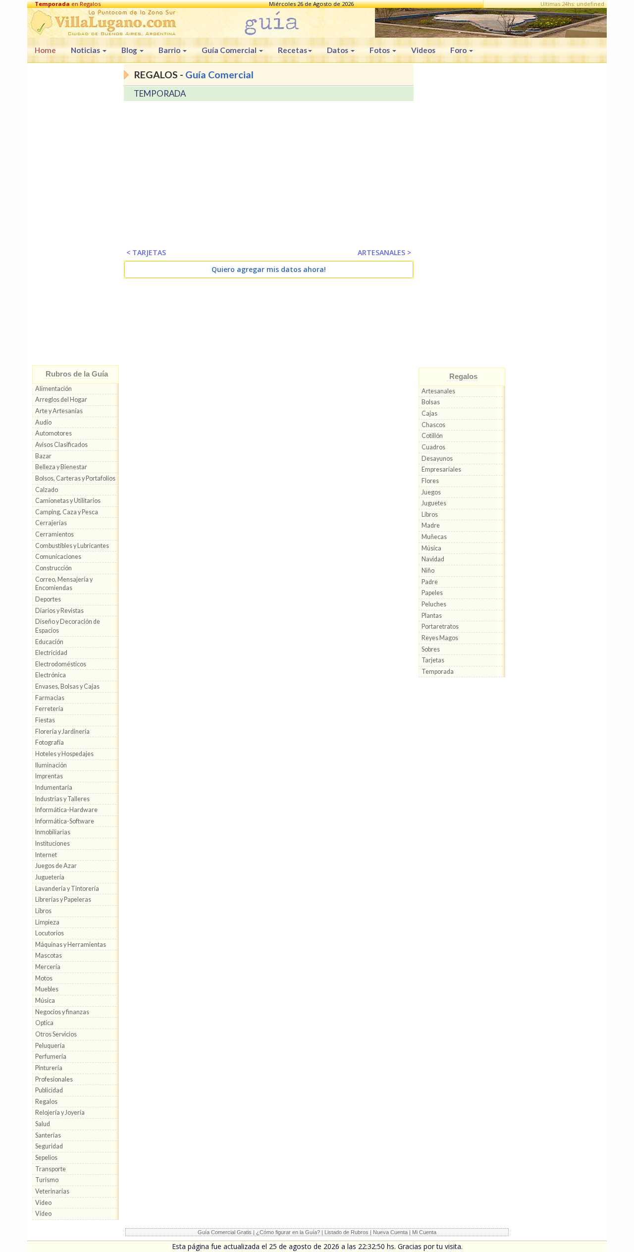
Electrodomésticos (60, 664)
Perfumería (50, 1056)
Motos (44, 978)
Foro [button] (459, 50)
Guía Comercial (219, 74)
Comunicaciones (58, 556)
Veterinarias (52, 1191)
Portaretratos (440, 626)
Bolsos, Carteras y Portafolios (75, 478)
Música (45, 1000)
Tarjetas (433, 660)
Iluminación (51, 765)
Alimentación (53, 388)
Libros (43, 911)
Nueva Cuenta (390, 1232)
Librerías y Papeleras (63, 899)
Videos (423, 50)
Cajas (429, 413)
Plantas (432, 615)
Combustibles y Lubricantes (72, 545)
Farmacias (49, 698)
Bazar (43, 456)
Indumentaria (53, 787)
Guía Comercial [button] (230, 50)
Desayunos (437, 458)
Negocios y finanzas (62, 1012)
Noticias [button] (86, 50)
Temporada (438, 671)
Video (43, 1202)
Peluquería (50, 1045)
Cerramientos (54, 534)
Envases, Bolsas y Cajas (67, 686)
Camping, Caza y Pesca (66, 512)
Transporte (50, 1169)
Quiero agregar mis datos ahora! (268, 269)
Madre (431, 525)
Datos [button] (338, 50)
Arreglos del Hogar (61, 399)
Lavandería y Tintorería (67, 888)
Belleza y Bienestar (61, 467)
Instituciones (52, 843)
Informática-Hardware (66, 810)
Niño (428, 570)
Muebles (46, 989)
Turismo (46, 1180)
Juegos (431, 492)
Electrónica (50, 675)
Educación (49, 642)
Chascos (433, 425)
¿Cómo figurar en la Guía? (288, 1232)
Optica (44, 1023)
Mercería (47, 967)
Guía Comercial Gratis (225, 1232)
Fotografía (49, 742)
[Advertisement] (75, 216)
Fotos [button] (380, 50)
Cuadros (433, 447)
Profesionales (54, 1079)
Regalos (46, 1101)
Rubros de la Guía (77, 374)
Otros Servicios (56, 1034)
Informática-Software (64, 821)
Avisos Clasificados (61, 444)
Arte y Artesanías (59, 411)
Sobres (431, 649)
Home (45, 50)
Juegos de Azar (56, 866)
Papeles (432, 593)
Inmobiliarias (52, 832)
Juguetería (49, 877)
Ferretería (49, 708)
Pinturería (48, 1068)
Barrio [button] (170, 50)
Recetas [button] (292, 50)
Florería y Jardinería (62, 731)
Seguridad (49, 1146)
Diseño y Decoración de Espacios (67, 626)
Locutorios (49, 933)
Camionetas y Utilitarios (68, 500)
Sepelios (46, 1157)
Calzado (46, 489)
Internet (46, 855)
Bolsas (431, 402)
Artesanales (438, 391)
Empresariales (441, 469)
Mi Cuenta (424, 1232)
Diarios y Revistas (59, 610)
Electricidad (51, 652)
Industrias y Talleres (62, 799)
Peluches (434, 604)
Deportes (48, 599)
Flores (430, 481)
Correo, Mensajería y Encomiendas (64, 584)
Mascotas (48, 955)
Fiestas (45, 720)
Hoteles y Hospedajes (64, 754)
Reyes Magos (440, 638)
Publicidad (49, 1090)
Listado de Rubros (346, 1232)
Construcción (53, 568)
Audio (43, 422)
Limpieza (47, 922)
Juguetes (434, 503)
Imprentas (49, 776)
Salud (42, 1124)
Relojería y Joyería (60, 1112)
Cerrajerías (51, 523)
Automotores (53, 433)
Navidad (433, 559)
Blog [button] (130, 50)
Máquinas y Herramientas (70, 944)
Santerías (48, 1135)
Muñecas (434, 537)
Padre (430, 582)
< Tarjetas (146, 252)
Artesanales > (384, 252)
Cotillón (432, 435)
